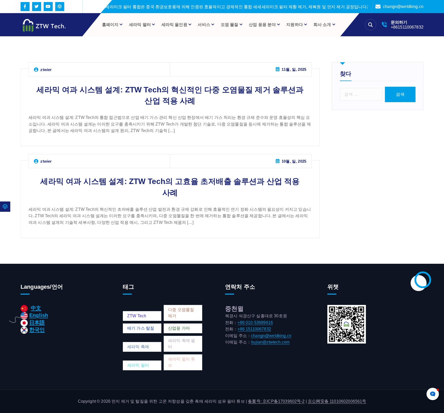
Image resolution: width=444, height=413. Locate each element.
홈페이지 (110, 24)
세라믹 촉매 (138, 347)
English (38, 315)
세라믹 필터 (138, 365)
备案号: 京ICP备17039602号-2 (276, 401)
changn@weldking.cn (403, 6)
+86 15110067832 (254, 329)
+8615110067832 (407, 27)
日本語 (37, 322)
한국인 (37, 329)
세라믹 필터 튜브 (181, 362)
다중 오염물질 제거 (181, 312)
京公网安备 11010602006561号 (337, 401)
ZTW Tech (136, 316)
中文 (36, 308)
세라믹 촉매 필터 (181, 343)
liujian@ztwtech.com (270, 342)
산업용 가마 (179, 328)
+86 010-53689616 (255, 322)
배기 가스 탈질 (140, 328)
